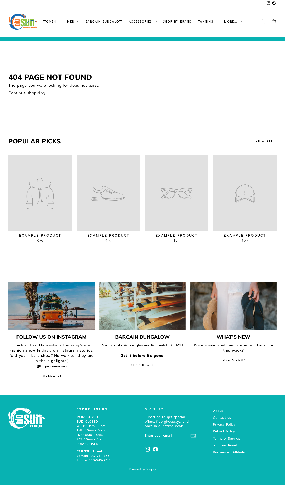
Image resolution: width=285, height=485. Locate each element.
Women (50, 22)
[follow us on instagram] (51, 306)
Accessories (141, 22)
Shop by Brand (177, 22)
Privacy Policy (224, 424)
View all (264, 141)
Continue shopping (26, 93)
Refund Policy (224, 431)
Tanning (206, 22)
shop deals (142, 365)
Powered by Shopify (142, 469)
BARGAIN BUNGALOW (104, 22)
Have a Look (233, 360)
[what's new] (233, 306)
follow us (51, 376)
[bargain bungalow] (142, 306)
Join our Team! (225, 445)
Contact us (222, 417)
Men (71, 22)
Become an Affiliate (229, 452)
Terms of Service (226, 438)
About (218, 410)
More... (231, 22)
